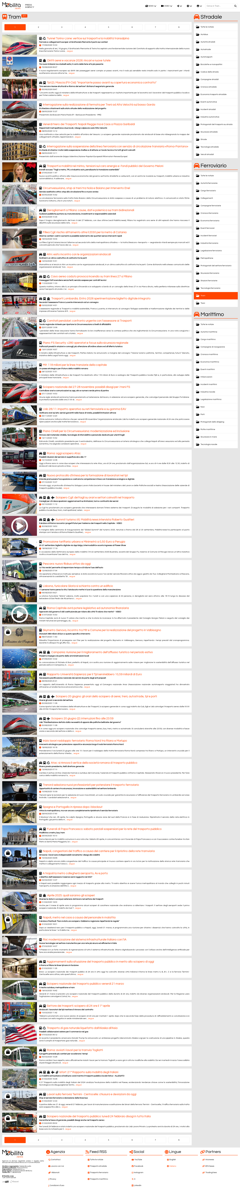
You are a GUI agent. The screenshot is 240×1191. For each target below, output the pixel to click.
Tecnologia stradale (210, 147)
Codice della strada (210, 72)
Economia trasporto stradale (214, 94)
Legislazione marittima (211, 399)
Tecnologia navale (209, 444)
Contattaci (56, 1160)
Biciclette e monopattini (211, 64)
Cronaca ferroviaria (209, 213)
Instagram (138, 1173)
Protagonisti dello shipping (212, 422)
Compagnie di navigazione (213, 347)
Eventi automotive (209, 102)
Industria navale (208, 392)
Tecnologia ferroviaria (210, 288)
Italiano (172, 1166)
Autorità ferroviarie (209, 183)
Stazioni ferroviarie (209, 281)
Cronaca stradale (209, 87)
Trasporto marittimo (99, 1179)
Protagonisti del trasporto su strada (216, 124)
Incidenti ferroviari (209, 236)
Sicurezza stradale (209, 132)
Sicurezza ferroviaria (210, 273)
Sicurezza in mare (209, 437)
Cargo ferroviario (208, 191)
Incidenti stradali (208, 109)
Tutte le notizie (207, 27)
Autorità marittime (209, 332)
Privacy (53, 1179)
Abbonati (55, 1173)
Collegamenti (207, 198)
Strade (204, 139)
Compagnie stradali (210, 79)
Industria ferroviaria (209, 243)
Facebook (138, 1166)
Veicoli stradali (207, 154)
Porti (203, 414)
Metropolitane (207, 258)
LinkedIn (137, 1185)
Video (166, 6)
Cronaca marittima (209, 354)
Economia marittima (210, 362)
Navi (203, 407)
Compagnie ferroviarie (211, 206)
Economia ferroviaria (210, 221)
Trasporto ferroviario (99, 1173)
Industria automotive (210, 117)
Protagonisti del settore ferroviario (216, 266)
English (172, 1160)
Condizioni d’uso (57, 1185)
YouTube (138, 1160)
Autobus (204, 34)
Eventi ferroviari (208, 228)
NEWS (150, 6)
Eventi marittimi (208, 369)
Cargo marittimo (208, 339)
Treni (203, 303)
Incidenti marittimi (209, 384)
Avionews (209, 1160)
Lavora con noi (57, 1166)
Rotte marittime (208, 429)
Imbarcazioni (206, 377)
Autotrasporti (206, 57)
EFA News (209, 1166)
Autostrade (206, 49)
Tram (203, 296)
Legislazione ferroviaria (211, 251)
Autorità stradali (208, 42)
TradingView (211, 1173)
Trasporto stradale (98, 1166)
